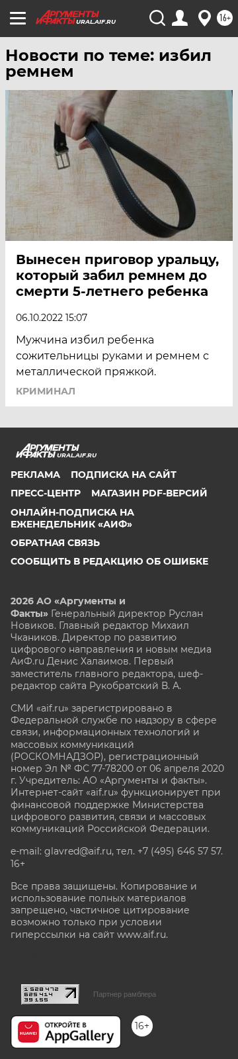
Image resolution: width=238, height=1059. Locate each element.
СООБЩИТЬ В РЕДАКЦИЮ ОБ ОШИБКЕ (109, 561)
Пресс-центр (46, 493)
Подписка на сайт (124, 475)
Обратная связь (55, 543)
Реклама (35, 475)
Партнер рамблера (124, 994)
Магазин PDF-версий (149, 493)
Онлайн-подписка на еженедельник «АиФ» (72, 518)
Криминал (45, 391)
